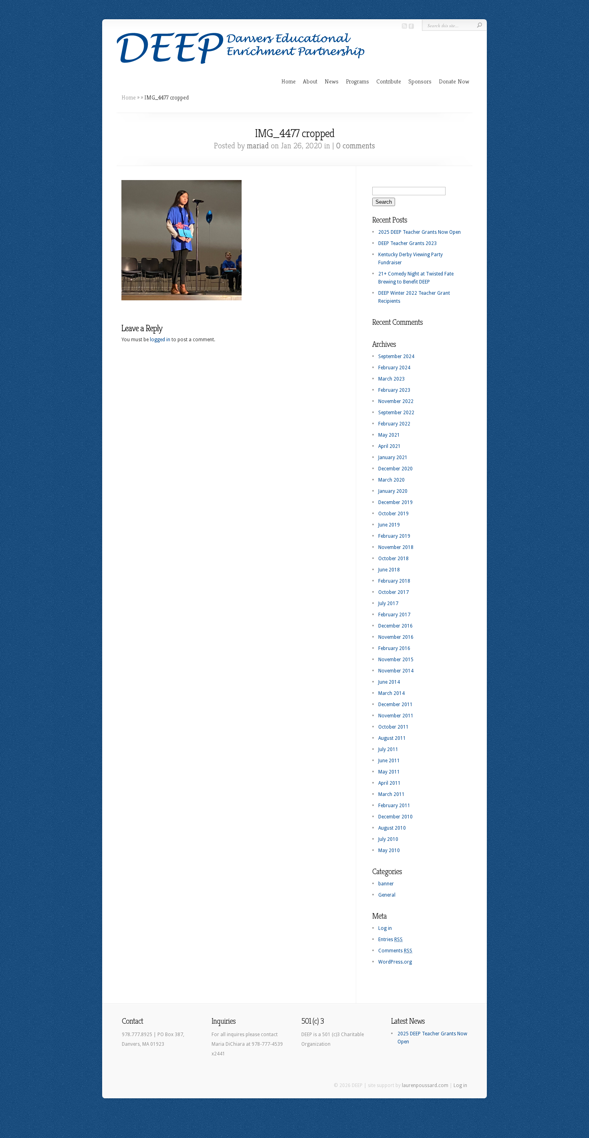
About (310, 81)
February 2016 (394, 648)
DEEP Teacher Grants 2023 (407, 243)
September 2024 (396, 356)
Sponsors (420, 81)
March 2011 (391, 794)
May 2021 (389, 435)
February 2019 (394, 536)
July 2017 (388, 603)
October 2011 (393, 727)
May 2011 (389, 772)
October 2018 (393, 558)
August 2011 (392, 738)
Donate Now (454, 81)
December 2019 (395, 502)
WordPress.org (395, 962)
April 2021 (389, 446)
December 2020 (395, 469)
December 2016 (395, 626)
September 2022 (396, 412)
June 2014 (389, 682)
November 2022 (396, 401)
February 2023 (394, 390)
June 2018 (389, 570)
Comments (395, 951)
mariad (258, 146)
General (386, 895)
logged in (160, 339)
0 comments (355, 146)
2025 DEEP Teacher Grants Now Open (419, 232)
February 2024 (394, 368)
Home (288, 81)
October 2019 (393, 513)
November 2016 (396, 637)
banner (386, 884)
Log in (385, 928)
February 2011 (394, 805)
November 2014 (396, 671)
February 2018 (394, 581)
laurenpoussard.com (425, 1085)
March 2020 (391, 480)
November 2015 (396, 659)
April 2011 (389, 783)
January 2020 (392, 491)
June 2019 (389, 525)
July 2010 (388, 839)
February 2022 (394, 424)
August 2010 (392, 828)
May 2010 (389, 850)
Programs (357, 81)
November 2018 (396, 547)
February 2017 (394, 615)
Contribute (388, 81)
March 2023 (391, 379)
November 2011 (396, 716)
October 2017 (393, 592)
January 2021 (392, 457)
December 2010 (395, 817)
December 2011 (395, 704)
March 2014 (391, 693)
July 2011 (388, 749)
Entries (390, 939)
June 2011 (389, 760)
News (332, 81)
